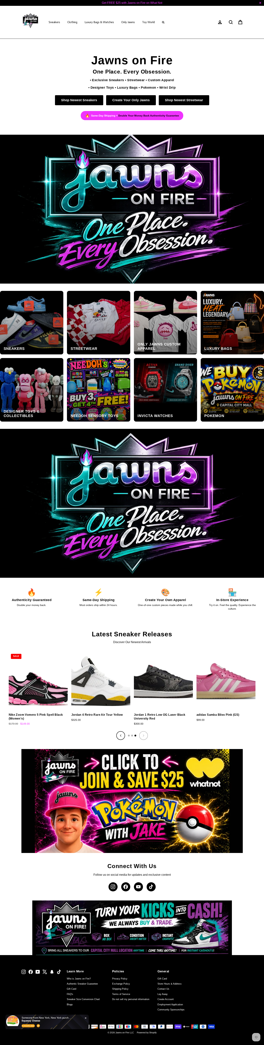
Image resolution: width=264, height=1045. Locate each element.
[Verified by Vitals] (38, 1025)
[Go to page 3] (135, 735)
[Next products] (143, 735)
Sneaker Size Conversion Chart (83, 999)
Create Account (165, 999)
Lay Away (162, 994)
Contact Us (163, 988)
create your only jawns (131, 100)
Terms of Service (121, 994)
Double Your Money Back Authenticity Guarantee (148, 115)
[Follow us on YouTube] (138, 886)
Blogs (70, 1004)
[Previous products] (120, 735)
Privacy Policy (119, 978)
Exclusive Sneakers (108, 80)
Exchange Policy (121, 983)
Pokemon (148, 87)
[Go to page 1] (129, 735)
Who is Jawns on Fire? (79, 978)
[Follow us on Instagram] (113, 886)
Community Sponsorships (171, 1009)
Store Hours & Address (169, 983)
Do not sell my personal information (130, 999)
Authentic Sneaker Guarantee (82, 983)
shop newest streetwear (184, 100)
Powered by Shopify (147, 1032)
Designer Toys (102, 87)
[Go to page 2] (132, 735)
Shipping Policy (120, 988)
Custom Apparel (161, 80)
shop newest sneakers (79, 100)
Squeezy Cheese (31, 1020)
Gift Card (71, 988)
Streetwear (136, 80)
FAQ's (70, 994)
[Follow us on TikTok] (151, 886)
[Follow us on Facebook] (125, 886)
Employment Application (170, 1004)
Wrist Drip (167, 87)
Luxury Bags (127, 87)
